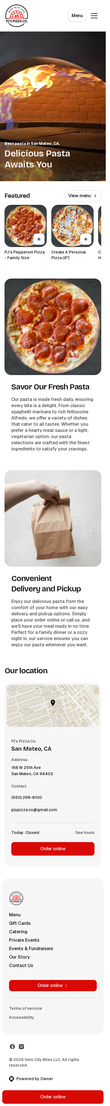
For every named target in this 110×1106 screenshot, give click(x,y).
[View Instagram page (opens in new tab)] (21, 1046)
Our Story (19, 957)
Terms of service (25, 1008)
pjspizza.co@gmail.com (34, 811)
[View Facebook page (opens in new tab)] (12, 1046)
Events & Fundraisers (31, 949)
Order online (52, 849)
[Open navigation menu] (94, 15)
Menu (77, 16)
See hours (84, 832)
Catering (18, 932)
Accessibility (21, 1017)
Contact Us (21, 965)
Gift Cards (20, 923)
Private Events (24, 940)
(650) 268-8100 (26, 799)
